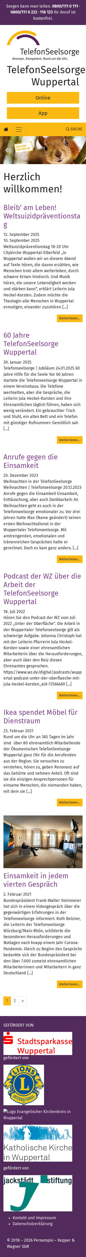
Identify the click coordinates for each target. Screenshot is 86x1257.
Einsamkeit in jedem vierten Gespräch (35, 880)
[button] (6, 150)
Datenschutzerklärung (33, 1223)
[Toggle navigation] (18, 129)
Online (43, 98)
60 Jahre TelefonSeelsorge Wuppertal (30, 343)
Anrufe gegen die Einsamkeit (30, 461)
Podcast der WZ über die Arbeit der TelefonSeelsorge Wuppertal (42, 589)
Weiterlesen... (69, 318)
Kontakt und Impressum (34, 1218)
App (43, 113)
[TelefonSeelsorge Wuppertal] (43, 45)
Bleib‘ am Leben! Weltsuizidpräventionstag (41, 216)
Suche (75, 129)
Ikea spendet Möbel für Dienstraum (40, 716)
